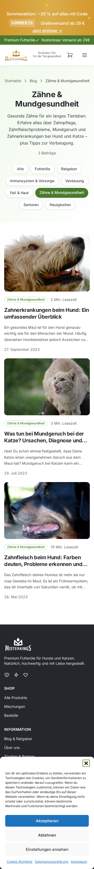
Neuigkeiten (60, 204)
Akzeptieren (47, 820)
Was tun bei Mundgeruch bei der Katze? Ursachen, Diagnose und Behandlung (44, 440)
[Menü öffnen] (84, 55)
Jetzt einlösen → (47, 30)
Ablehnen (47, 835)
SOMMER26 (22, 23)
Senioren (31, 204)
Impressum (79, 862)
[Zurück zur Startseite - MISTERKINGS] (16, 55)
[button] (86, 763)
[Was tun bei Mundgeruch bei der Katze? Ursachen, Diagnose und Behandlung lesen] (47, 386)
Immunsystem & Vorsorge (32, 181)
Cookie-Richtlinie (19, 862)
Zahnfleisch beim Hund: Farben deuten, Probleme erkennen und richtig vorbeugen (43, 564)
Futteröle (42, 169)
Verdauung (74, 181)
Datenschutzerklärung (51, 862)
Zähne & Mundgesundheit (61, 192)
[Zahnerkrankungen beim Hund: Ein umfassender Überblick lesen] (47, 263)
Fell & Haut (19, 192)
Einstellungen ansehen (47, 849)
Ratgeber (69, 169)
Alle (20, 169)
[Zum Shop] (70, 55)
